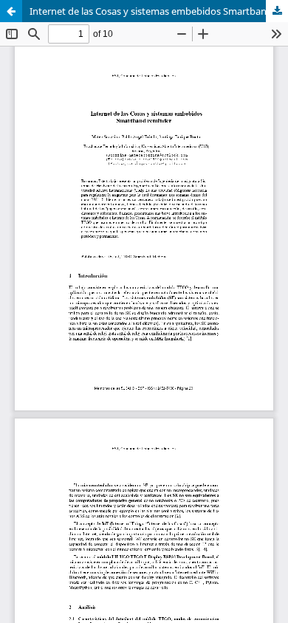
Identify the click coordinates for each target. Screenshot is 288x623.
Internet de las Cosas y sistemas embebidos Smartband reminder (159, 11)
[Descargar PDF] (277, 11)
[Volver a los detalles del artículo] (11, 11)
